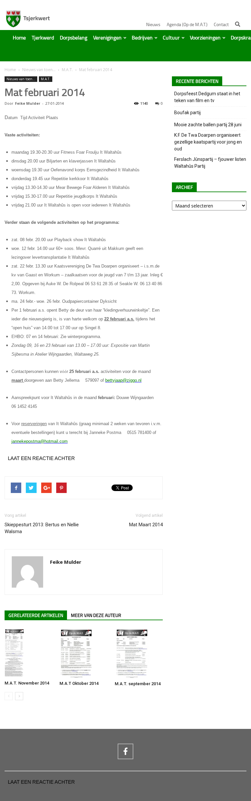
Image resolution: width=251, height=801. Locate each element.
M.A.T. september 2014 (137, 683)
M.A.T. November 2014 (27, 683)
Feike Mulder (27, 103)
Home (19, 38)
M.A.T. (67, 69)
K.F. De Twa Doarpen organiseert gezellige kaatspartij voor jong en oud (208, 141)
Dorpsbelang (73, 38)
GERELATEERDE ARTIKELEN (35, 615)
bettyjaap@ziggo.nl (123, 380)
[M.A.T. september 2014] (139, 653)
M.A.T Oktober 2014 (78, 683)
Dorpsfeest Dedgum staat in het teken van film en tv (207, 97)
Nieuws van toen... (39, 69)
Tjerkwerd (43, 38)
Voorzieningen (205, 38)
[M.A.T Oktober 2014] (83, 653)
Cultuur (171, 38)
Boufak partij (187, 112)
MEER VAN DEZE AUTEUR (96, 615)
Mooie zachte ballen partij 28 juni (208, 124)
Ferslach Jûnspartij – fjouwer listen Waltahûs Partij (210, 163)
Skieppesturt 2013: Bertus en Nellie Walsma (42, 528)
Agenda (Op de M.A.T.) (187, 24)
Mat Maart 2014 (146, 525)
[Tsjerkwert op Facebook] (125, 751)
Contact (221, 24)
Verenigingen (107, 38)
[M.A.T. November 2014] (29, 653)
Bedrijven (142, 38)
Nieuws (153, 24)
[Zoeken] (237, 24)
